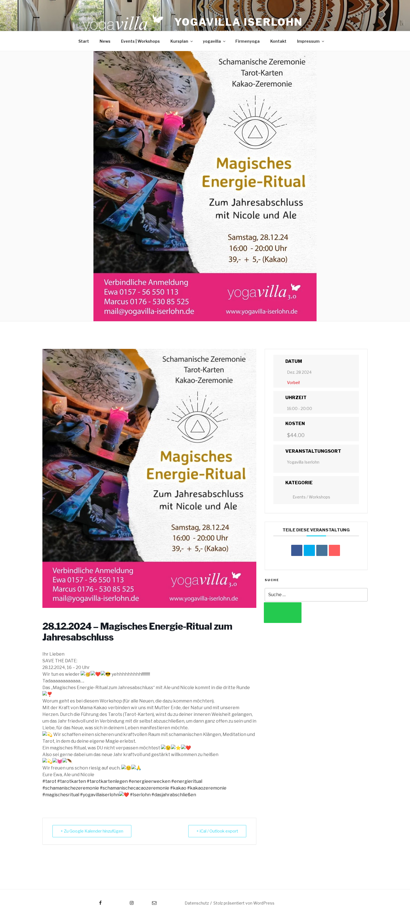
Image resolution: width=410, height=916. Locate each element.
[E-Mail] (334, 550)
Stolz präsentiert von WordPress (243, 903)
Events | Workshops (140, 41)
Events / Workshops (311, 497)
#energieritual (186, 781)
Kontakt (278, 41)
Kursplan (179, 41)
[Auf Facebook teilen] (296, 550)
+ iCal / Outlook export (217, 831)
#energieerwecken (149, 781)
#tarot (49, 781)
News (105, 41)
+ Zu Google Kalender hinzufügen (92, 831)
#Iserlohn (140, 794)
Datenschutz (197, 903)
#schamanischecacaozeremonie (134, 788)
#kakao (178, 788)
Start (83, 41)
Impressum (308, 41)
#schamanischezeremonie (70, 788)
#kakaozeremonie (206, 788)
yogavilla (212, 41)
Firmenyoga (247, 41)
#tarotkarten (71, 781)
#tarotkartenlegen (107, 781)
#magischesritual (60, 794)
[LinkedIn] (321, 550)
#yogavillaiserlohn (99, 794)
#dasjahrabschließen (173, 794)
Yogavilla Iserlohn (238, 22)
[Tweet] (309, 550)
